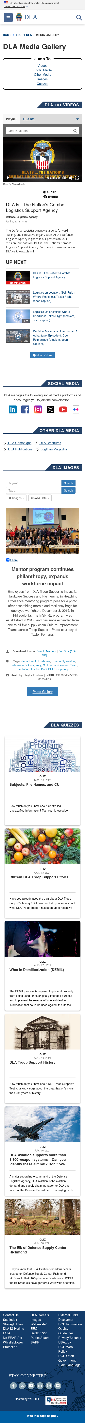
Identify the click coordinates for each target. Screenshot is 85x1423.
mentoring (23, 669)
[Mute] (71, 178)
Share (14, 560)
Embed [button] (53, 197)
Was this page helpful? (42, 1415)
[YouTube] (31, 1386)
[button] (16, 6)
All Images (15, 498)
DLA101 (29, 119)
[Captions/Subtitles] (64, 178)
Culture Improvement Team (60, 665)
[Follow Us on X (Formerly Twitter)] (22, 1386)
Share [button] (51, 192)
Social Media (42, 70)
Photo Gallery (43, 691)
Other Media (42, 74)
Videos (42, 65)
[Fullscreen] (77, 178)
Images (42, 79)
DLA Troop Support (60, 669)
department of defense (36, 661)
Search (68, 483)
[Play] (8, 178)
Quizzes (42, 83)
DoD (44, 669)
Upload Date (39, 498)
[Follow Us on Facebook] (13, 1386)
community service (63, 661)
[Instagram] (48, 1386)
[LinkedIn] (40, 1386)
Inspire (35, 669)
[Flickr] (57, 1386)
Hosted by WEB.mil (27, 1399)
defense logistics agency (26, 665)
